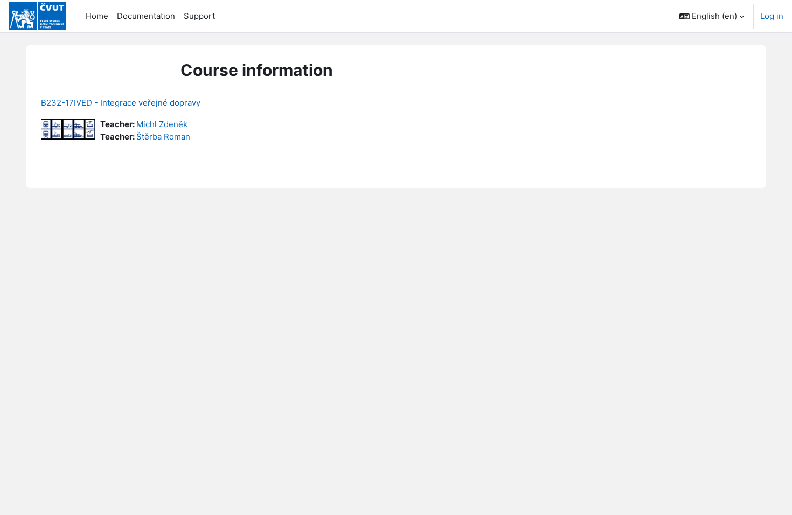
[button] (711, 16)
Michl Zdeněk (161, 124)
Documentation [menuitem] (146, 16)
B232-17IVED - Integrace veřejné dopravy (120, 103)
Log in (771, 16)
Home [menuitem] (97, 16)
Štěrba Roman (163, 136)
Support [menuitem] (199, 16)
